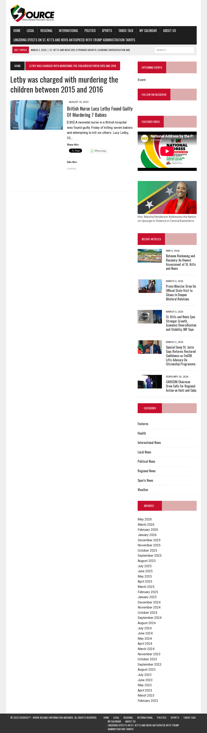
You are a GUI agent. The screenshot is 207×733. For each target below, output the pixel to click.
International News (149, 442)
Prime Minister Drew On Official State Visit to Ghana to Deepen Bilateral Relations (181, 292)
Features (143, 423)
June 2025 (145, 571)
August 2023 (147, 669)
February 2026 (148, 530)
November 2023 (149, 654)
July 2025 (145, 566)
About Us (169, 30)
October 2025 (147, 550)
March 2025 (146, 587)
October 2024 (147, 613)
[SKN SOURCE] (103, 13)
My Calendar (148, 30)
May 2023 (145, 685)
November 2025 (149, 545)
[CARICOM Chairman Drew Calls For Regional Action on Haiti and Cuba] (150, 386)
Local (30, 30)
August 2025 (147, 561)
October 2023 (147, 659)
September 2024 (150, 618)
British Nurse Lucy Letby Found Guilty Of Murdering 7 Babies (100, 111)
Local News (144, 452)
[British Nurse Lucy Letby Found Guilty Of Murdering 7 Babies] (36, 127)
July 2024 (145, 628)
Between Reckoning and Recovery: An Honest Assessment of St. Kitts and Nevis (181, 262)
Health (142, 433)
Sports (107, 30)
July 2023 (145, 675)
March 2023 (146, 695)
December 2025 (149, 540)
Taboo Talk (125, 30)
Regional (46, 30)
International (68, 30)
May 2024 (145, 638)
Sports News (145, 480)
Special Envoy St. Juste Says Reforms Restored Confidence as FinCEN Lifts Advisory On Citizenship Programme (181, 355)
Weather (143, 489)
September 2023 (150, 664)
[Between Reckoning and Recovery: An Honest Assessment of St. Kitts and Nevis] (150, 260)
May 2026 (145, 519)
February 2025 (148, 592)
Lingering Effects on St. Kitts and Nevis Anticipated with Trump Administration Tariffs (74, 39)
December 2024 (149, 602)
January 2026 (147, 535)
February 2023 (148, 701)
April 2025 (145, 581)
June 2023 (145, 680)
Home (16, 30)
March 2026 (146, 525)
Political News (146, 461)
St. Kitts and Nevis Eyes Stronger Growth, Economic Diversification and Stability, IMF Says (181, 323)
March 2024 (146, 649)
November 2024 (149, 607)
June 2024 (145, 633)
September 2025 (150, 555)
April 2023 (145, 690)
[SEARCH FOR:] (174, 49)
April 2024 (145, 644)
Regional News (147, 470)
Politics (90, 30)
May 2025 (145, 576)
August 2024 (147, 623)
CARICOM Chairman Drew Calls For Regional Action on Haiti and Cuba (181, 386)
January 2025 (147, 597)
